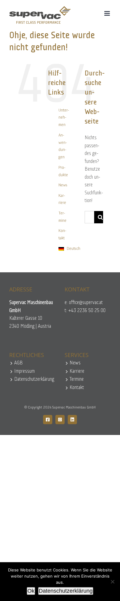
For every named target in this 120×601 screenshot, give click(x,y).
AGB (18, 363)
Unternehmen (63, 118)
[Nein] (112, 582)
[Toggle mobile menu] (107, 13)
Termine (77, 379)
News (62, 185)
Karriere (77, 371)
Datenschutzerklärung (34, 379)
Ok (30, 591)
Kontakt (77, 387)
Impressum (24, 371)
